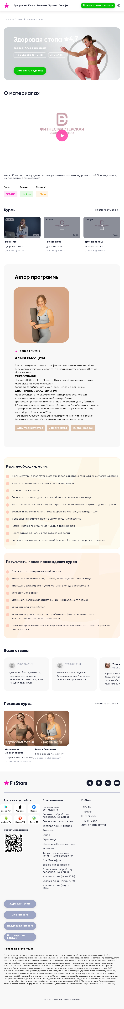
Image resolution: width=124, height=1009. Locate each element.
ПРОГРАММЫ (88, 816)
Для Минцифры (52, 860)
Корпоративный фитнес (57, 826)
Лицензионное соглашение (52, 808)
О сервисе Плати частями (59, 844)
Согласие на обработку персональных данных (57, 870)
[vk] (108, 783)
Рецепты (42, 5)
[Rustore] (34, 808)
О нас (46, 835)
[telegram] (90, 783)
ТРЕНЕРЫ (86, 812)
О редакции (50, 839)
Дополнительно (53, 800)
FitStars (86, 800)
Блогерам (49, 848)
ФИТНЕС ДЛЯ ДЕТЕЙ (93, 825)
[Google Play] (6, 808)
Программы (20, 5)
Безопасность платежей (58, 821)
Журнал (52, 5)
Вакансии (48, 830)
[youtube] (117, 783)
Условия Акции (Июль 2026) (59, 881)
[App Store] (20, 808)
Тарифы (63, 5)
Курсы (31, 5)
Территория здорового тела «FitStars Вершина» (58, 854)
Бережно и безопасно (56, 865)
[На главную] (6, 5)
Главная (8, 19)
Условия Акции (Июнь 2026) (59, 876)
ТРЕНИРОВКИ (89, 821)
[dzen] (99, 783)
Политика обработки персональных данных (56, 815)
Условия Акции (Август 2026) (56, 887)
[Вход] (118, 5)
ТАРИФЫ (86, 807)
